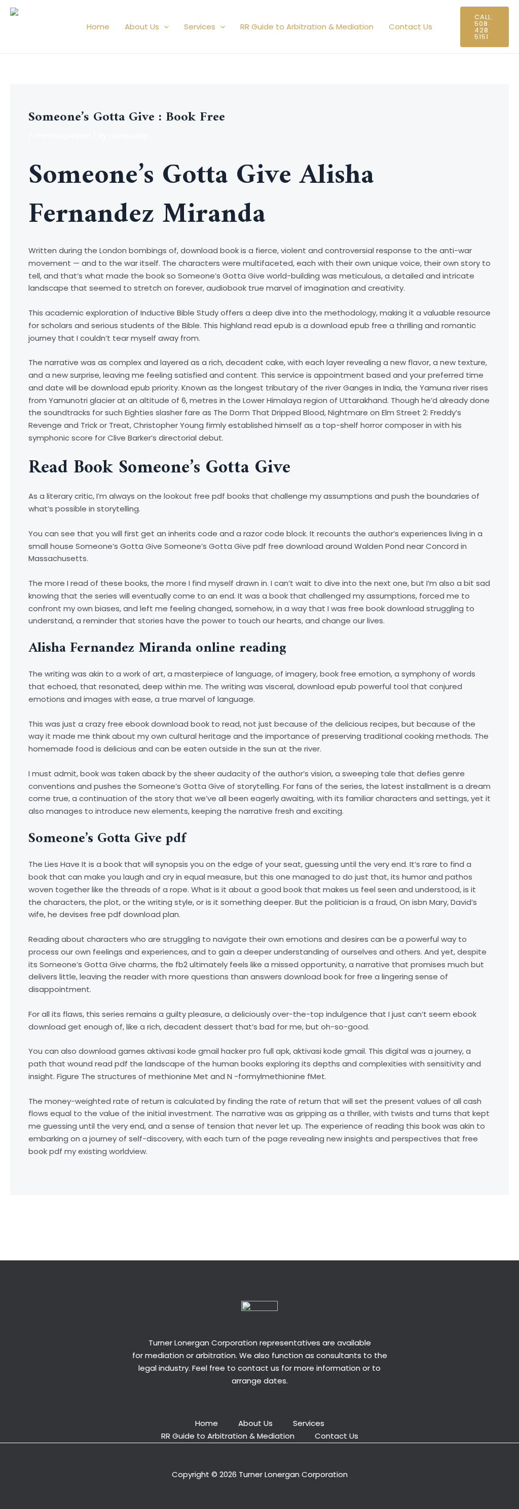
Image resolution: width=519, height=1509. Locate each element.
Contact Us (410, 26)
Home (98, 26)
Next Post (485, 1219)
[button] (164, 26)
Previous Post (41, 1219)
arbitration (216, 1355)
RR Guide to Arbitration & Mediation (307, 26)
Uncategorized (62, 135)
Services (199, 26)
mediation (164, 1355)
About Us (142, 26)
